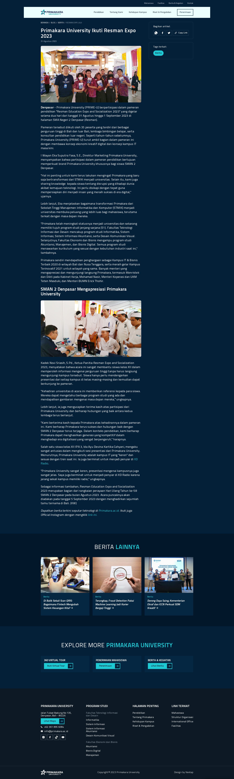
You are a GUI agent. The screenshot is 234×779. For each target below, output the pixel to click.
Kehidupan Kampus (138, 12)
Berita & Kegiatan (176, 3)
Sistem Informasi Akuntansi (95, 730)
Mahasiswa (148, 3)
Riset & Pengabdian (162, 12)
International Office (182, 721)
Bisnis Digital (93, 751)
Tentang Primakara (143, 717)
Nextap (189, 772)
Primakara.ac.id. (109, 510)
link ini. (92, 515)
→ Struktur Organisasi (122, 28)
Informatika (92, 720)
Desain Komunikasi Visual (100, 735)
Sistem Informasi (95, 724)
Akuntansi (91, 746)
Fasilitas (161, 3)
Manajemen (92, 755)
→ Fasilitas (116, 23)
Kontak (190, 3)
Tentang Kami (116, 12)
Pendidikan (99, 12)
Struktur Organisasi (182, 717)
